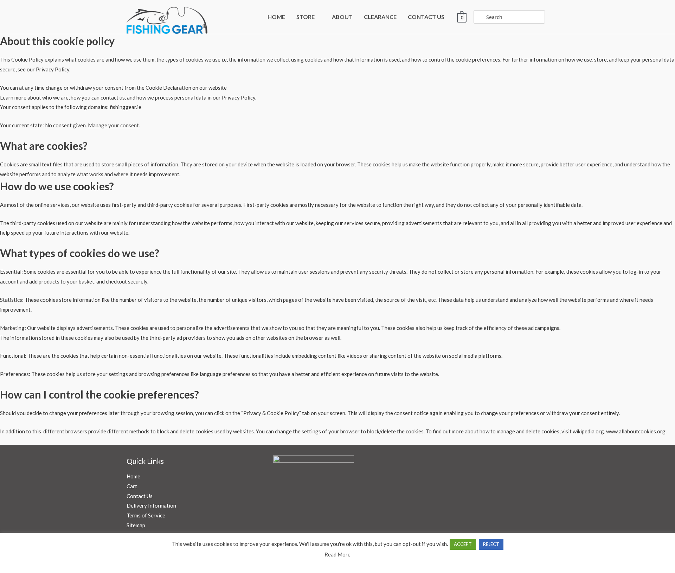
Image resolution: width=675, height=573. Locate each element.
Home (133, 476)
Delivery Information (151, 505)
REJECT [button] (491, 544)
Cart (132, 486)
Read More (337, 554)
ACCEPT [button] (463, 544)
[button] (318, 16)
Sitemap (136, 525)
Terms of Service (146, 515)
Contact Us (140, 496)
